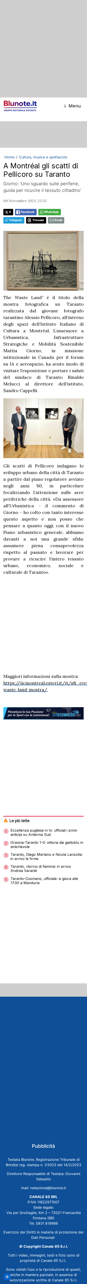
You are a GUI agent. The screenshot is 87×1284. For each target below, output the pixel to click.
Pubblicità (43, 1146)
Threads (38, 220)
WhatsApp (51, 212)
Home (9, 157)
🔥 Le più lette (16, 820)
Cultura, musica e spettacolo (43, 157)
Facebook (27, 212)
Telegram (15, 220)
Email (58, 220)
